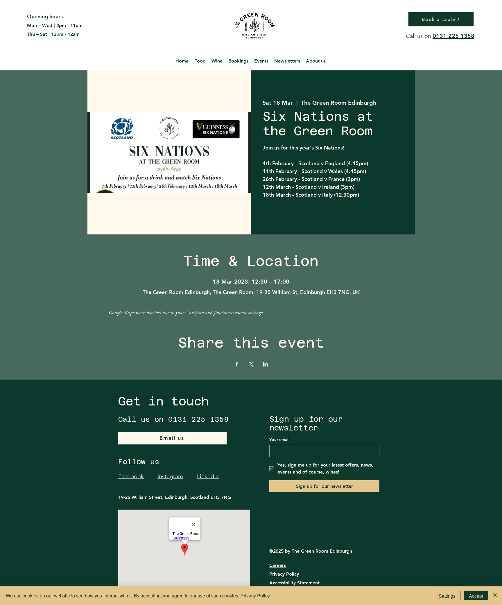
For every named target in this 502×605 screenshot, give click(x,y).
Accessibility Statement (294, 583)
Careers (277, 565)
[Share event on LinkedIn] (265, 364)
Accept (476, 595)
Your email (279, 439)
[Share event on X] (251, 364)
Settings (447, 595)
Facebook (131, 476)
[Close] (495, 595)
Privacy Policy (284, 574)
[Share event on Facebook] (237, 364)
